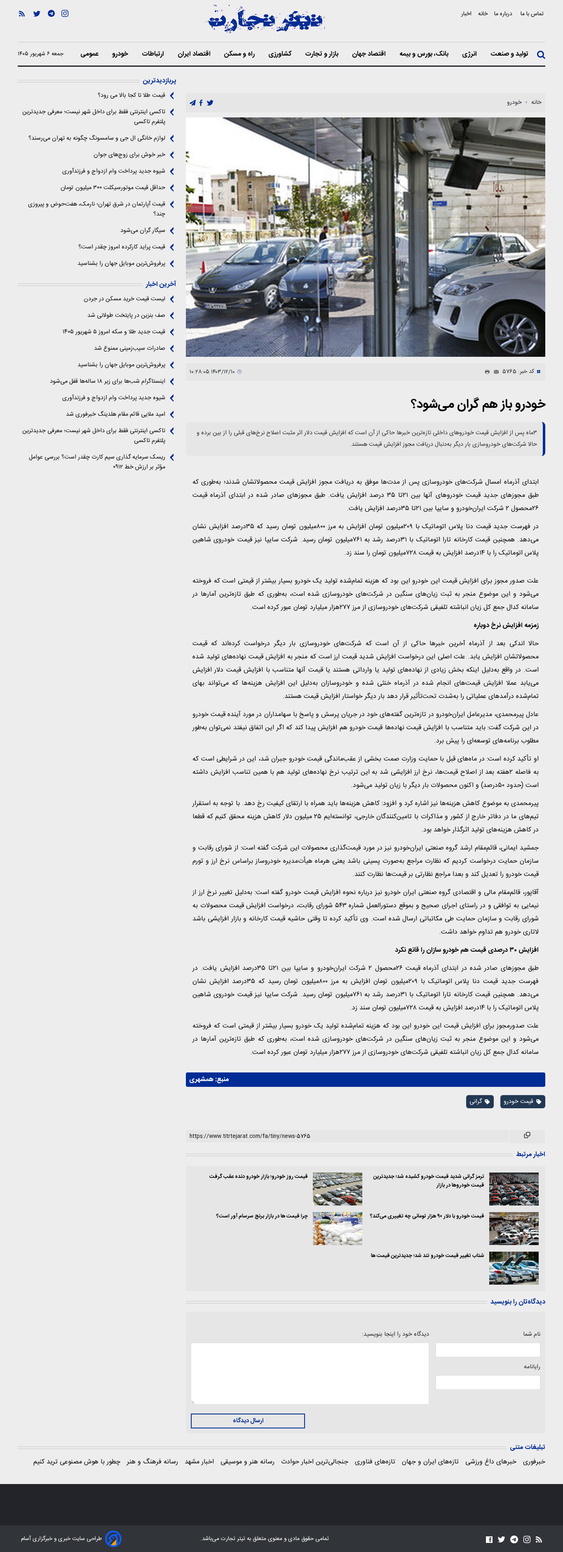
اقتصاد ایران (195, 54)
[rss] (22, 25)
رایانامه (532, 1367)
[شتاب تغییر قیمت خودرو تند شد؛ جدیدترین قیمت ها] (514, 1268)
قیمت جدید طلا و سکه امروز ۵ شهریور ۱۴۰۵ (114, 332)
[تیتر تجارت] (265, 23)
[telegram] (193, 103)
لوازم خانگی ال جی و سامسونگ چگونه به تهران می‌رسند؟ (96, 138)
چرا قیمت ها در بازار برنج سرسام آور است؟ (262, 1216)
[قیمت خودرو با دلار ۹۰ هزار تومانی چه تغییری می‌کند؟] (514, 1228)
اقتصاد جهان (369, 54)
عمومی (90, 54)
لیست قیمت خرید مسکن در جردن (124, 299)
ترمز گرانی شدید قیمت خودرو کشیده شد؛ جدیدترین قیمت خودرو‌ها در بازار (428, 1181)
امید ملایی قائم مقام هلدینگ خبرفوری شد (115, 414)
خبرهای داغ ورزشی (490, 1462)
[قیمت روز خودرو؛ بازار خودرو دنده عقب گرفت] (337, 1189)
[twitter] (210, 103)
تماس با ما (533, 14)
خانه (483, 14)
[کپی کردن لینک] (527, 1137)
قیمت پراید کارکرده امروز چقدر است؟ (121, 247)
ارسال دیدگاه (248, 1421)
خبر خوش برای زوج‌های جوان (129, 155)
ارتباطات (154, 54)
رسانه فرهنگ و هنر (152, 1462)
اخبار (466, 14)
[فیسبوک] (489, 1539)
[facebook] (201, 103)
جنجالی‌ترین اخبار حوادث (314, 1462)
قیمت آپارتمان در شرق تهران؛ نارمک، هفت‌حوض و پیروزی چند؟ (96, 209)
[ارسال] (494, 372)
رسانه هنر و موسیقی (247, 1462)
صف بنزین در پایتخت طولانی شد (126, 316)
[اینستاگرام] (64, 25)
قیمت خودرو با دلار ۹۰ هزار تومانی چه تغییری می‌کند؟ (427, 1216)
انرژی (470, 54)
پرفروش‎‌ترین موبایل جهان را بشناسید (121, 264)
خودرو (121, 54)
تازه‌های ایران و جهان (430, 1462)
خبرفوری (534, 1462)
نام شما (531, 1334)
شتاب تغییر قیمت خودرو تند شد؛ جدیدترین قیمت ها (427, 1256)
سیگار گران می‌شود (142, 231)
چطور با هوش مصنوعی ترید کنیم (76, 1462)
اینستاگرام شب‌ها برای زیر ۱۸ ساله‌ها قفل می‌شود (107, 381)
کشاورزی (280, 54)
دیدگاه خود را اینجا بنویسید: (395, 1334)
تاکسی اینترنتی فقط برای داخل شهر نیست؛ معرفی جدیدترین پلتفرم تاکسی (93, 117)
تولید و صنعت (510, 54)
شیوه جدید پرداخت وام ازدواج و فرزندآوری (113, 171)
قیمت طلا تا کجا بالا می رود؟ (131, 96)
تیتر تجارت (232, 1538)
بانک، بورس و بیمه (424, 54)
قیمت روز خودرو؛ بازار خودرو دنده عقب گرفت (258, 1177)
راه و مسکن (240, 54)
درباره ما (504, 14)
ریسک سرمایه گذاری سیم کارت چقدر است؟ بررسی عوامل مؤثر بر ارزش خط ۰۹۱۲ (97, 462)
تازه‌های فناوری (375, 1462)
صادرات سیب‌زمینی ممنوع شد (129, 348)
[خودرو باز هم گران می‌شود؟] (365, 237)
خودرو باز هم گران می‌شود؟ (478, 404)
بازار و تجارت (322, 54)
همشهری (201, 1079)
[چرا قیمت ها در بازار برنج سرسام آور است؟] (337, 1228)
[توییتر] (37, 25)
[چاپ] (485, 372)
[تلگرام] (51, 25)
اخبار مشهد (199, 1462)
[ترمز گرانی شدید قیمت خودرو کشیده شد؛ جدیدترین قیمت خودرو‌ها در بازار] (514, 1189)
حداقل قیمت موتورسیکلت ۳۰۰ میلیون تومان (113, 188)
